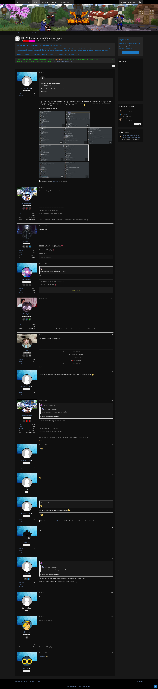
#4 (112, 264)
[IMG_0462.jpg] (100, 135)
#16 (112, 653)
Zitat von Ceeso (47, 503)
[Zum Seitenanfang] (155, 686)
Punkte (20, 93)
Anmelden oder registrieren (128, 2)
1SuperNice (126, 114)
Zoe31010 (126, 110)
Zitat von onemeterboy (49, 269)
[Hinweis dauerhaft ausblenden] (112, 59)
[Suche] (140, 2)
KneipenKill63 (42, 41)
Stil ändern (140, 681)
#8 (112, 400)
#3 (112, 225)
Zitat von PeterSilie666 (49, 405)
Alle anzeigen (138, 124)
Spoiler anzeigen (46, 257)
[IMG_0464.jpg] (76, 152)
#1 (112, 72)
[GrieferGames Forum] (79, 17)
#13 (112, 558)
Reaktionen (21, 212)
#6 (112, 335)
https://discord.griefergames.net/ (62, 61)
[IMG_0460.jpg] (51, 135)
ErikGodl (43, 656)
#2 (112, 187)
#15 (112, 616)
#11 (112, 498)
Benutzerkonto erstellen (130, 53)
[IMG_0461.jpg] (75, 135)
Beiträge (21, 95)
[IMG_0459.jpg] (77, 118)
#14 (112, 592)
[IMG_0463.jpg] (51, 152)
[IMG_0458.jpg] (52, 118)
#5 (112, 298)
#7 (112, 371)
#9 (112, 445)
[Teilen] (113, 66)
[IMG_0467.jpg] (51, 170)
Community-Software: (79, 686)
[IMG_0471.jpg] (76, 170)
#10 (112, 474)
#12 (112, 527)
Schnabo (125, 119)
